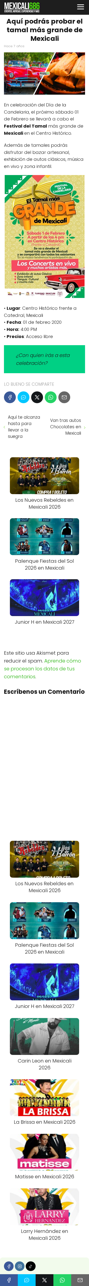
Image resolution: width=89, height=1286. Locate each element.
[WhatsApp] (51, 397)
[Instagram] (19, 1266)
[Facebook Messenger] (23, 397)
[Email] (64, 397)
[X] (37, 397)
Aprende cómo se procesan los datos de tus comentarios (42, 668)
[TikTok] (30, 1266)
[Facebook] (10, 397)
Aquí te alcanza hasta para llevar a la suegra (24, 426)
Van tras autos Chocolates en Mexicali (65, 426)
